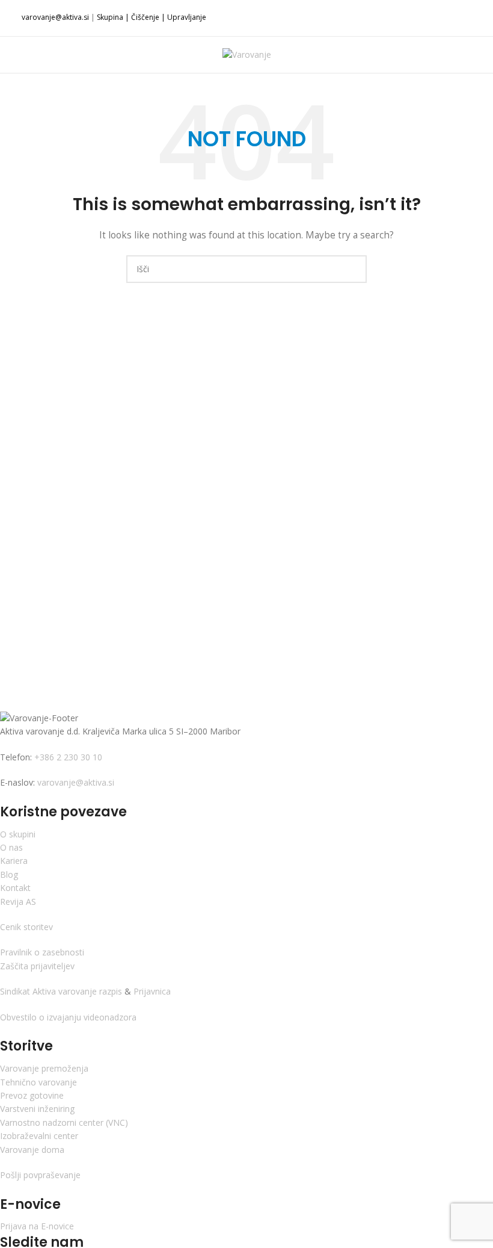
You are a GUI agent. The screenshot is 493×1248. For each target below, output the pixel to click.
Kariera (14, 860)
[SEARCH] (353, 269)
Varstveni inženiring (37, 1108)
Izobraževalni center (39, 1135)
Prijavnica (151, 991)
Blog (9, 874)
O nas (11, 847)
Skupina (110, 17)
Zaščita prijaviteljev (37, 966)
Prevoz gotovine (32, 1095)
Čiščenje (145, 17)
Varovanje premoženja (44, 1068)
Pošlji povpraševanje (40, 1175)
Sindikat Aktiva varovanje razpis (62, 991)
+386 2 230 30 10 (67, 757)
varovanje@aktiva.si (55, 17)
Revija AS (18, 901)
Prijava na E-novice (37, 1226)
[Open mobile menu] (20, 55)
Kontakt (15, 887)
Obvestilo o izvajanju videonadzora (68, 1017)
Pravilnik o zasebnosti (42, 952)
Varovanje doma (32, 1149)
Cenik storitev (26, 927)
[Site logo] (246, 54)
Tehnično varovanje (38, 1082)
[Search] (473, 55)
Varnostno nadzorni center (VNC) (64, 1122)
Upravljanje (186, 17)
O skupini (17, 834)
